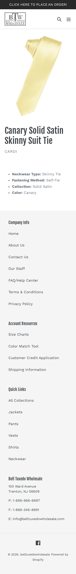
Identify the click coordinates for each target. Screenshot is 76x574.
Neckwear (17, 459)
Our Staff (16, 268)
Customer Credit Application (33, 358)
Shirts (13, 447)
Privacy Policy (20, 304)
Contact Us (18, 257)
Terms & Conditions (25, 292)
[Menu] (68, 19)
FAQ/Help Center (23, 280)
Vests (13, 435)
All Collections (21, 400)
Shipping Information (27, 369)
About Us (16, 245)
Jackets (15, 412)
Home (13, 233)
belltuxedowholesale (35, 554)
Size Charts (18, 334)
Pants (13, 424)
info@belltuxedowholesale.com (38, 519)
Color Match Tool (23, 346)
